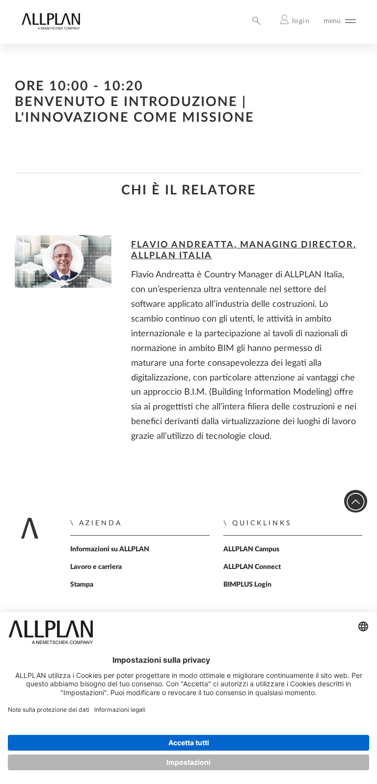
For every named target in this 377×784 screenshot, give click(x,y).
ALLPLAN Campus (251, 549)
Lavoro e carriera (96, 567)
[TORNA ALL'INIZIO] (355, 501)
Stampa (81, 584)
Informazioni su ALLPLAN (109, 549)
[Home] (50, 27)
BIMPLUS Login (247, 584)
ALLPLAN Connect (252, 567)
